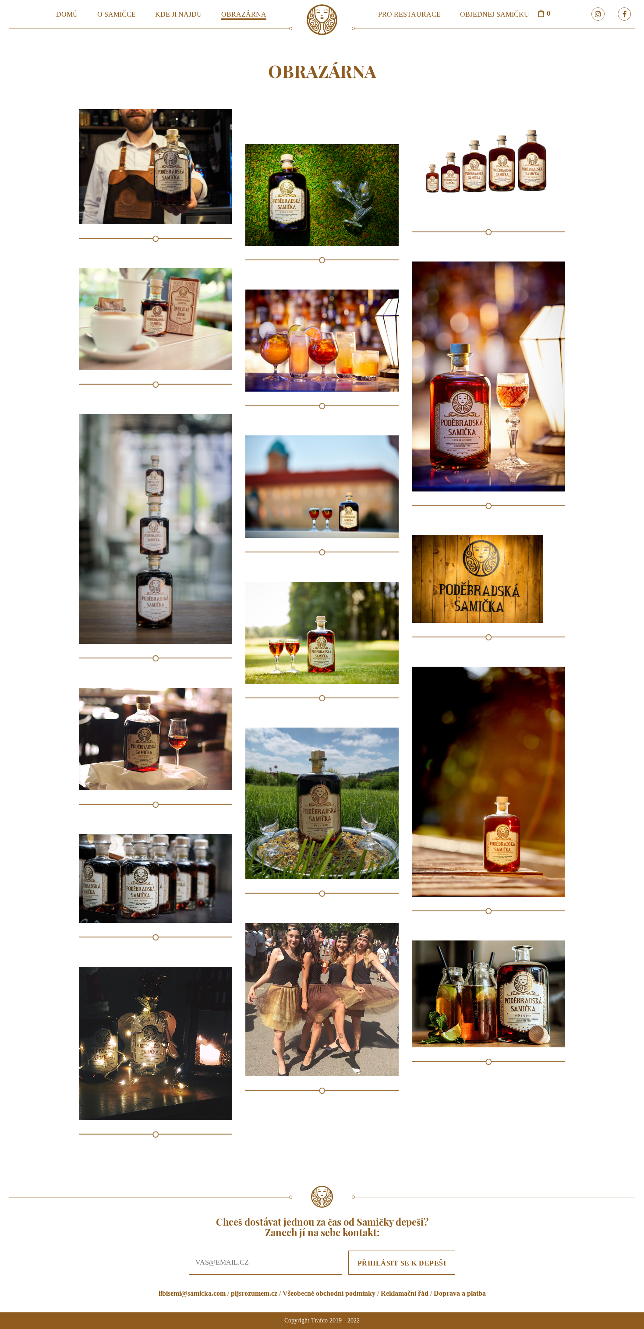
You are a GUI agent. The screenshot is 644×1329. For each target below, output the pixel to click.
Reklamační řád (404, 1293)
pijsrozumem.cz (254, 1293)
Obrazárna (243, 14)
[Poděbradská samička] (322, 19)
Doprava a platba (460, 1293)
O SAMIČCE (116, 14)
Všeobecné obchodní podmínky (329, 1293)
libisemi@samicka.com (192, 1293)
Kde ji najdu (178, 14)
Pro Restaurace (409, 14)
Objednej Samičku (494, 14)
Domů (67, 14)
